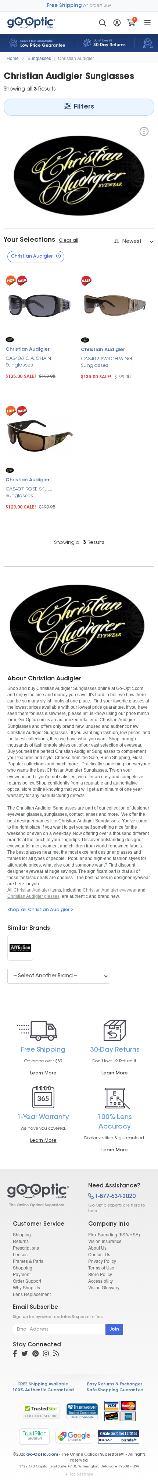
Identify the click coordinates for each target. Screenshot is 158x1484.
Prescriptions (26, 1247)
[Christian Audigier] (144, 133)
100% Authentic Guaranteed (43, 1390)
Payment (21, 1274)
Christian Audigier (76, 58)
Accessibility (100, 1281)
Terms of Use (101, 1267)
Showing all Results (79, 542)
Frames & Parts (28, 1261)
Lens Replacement (32, 1294)
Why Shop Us (26, 1287)
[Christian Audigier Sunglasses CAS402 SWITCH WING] (115, 304)
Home (13, 58)
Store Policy (100, 1274)
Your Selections (29, 240)
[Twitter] (24, 1354)
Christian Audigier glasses (33, 896)
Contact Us (99, 1254)
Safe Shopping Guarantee (115, 1390)
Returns (21, 1241)
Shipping (22, 1234)
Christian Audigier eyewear (110, 890)
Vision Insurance (105, 1241)
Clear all (68, 240)
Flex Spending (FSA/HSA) (114, 1234)
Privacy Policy (102, 1261)
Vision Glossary (103, 1287)
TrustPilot (34, 1436)
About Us (97, 1247)
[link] (81, 1411)
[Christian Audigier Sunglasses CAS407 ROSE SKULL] (39, 435)
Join (114, 1329)
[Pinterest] (35, 1354)
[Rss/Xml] (56, 1354)
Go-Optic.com (42, 1455)
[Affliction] (20, 948)
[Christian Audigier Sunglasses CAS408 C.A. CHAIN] (39, 304)
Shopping (22, 1267)
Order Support (27, 1281)
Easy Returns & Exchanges (115, 1384)
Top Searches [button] (81, 1474)
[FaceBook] (15, 1354)
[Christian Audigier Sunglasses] (41, 1195)
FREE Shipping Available (43, 1384)
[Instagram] (46, 1354)
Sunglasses (39, 58)
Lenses (20, 1254)
